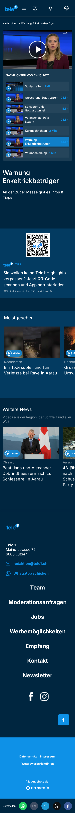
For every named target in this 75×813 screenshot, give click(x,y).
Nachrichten (10, 23)
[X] (57, 806)
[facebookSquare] (30, 696)
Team (37, 587)
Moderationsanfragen (37, 602)
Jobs (37, 616)
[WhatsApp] (23, 806)
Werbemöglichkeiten (38, 631)
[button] (34, 806)
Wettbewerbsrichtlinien (37, 763)
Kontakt (37, 660)
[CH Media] (37, 787)
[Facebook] (68, 806)
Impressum (48, 756)
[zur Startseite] (11, 8)
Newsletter (37, 675)
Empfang (37, 646)
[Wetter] (50, 8)
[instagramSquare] (44, 696)
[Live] (35, 8)
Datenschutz (28, 756)
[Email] (45, 806)
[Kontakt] (66, 8)
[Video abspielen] (37, 49)
